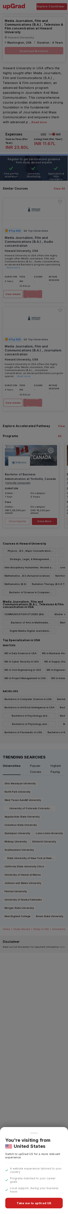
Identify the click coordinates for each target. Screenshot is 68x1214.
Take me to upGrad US (34, 1203)
